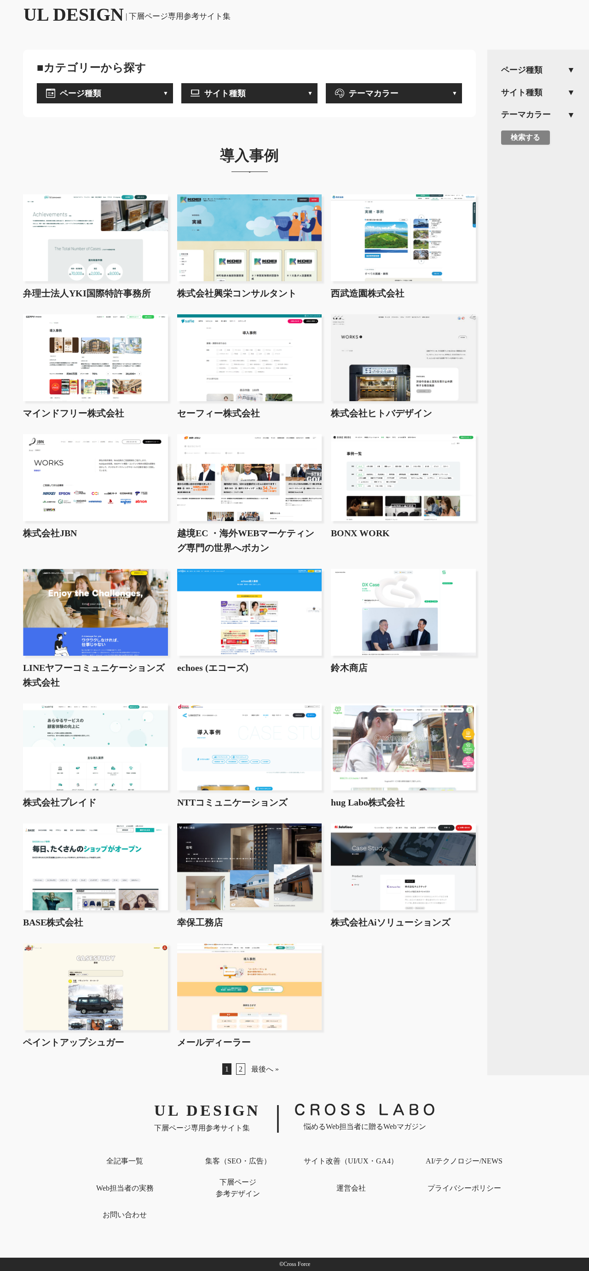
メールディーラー (214, 1042)
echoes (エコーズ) (212, 668)
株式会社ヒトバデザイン (381, 413)
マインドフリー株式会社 (73, 413)
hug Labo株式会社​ (368, 802)
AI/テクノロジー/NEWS (464, 1161)
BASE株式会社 (53, 922)
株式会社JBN (50, 533)
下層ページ (238, 1188)
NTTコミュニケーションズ (232, 802)
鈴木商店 (349, 668)
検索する (525, 137)
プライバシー (464, 1188)
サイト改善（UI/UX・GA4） (351, 1161)
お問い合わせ (125, 1215)
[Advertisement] (538, 294)
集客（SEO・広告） (238, 1161)
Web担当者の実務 (125, 1188)
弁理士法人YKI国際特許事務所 (87, 293)
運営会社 (351, 1188)
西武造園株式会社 (367, 293)
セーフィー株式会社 (218, 413)
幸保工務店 (200, 922)
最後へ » (265, 1069)
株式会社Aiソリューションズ (390, 922)
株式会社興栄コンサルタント (237, 293)
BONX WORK (360, 533)
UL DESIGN (127, 14)
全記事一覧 (124, 1161)
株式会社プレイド (60, 802)
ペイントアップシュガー (73, 1042)
